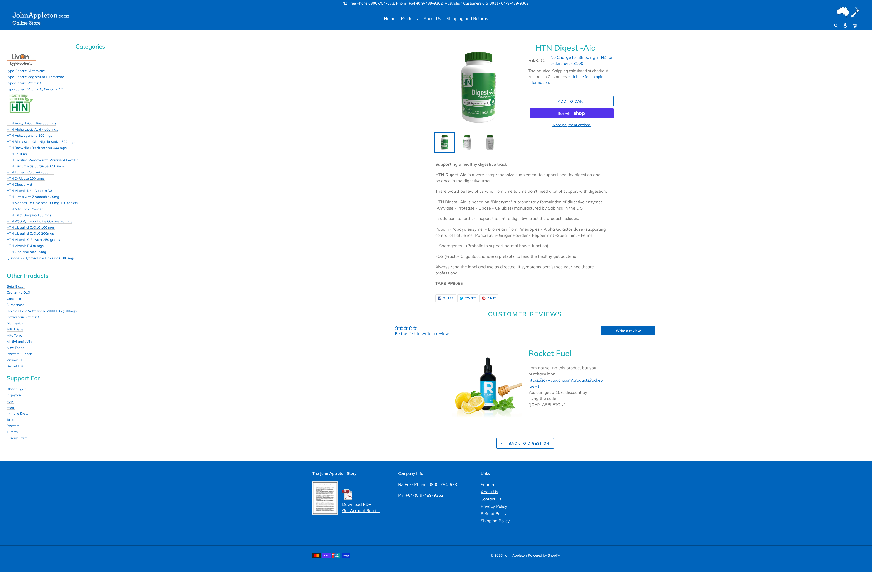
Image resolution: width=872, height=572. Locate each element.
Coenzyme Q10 (18, 293)
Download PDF (356, 504)
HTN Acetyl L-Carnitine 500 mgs (31, 123)
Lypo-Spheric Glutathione (26, 71)
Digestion (14, 395)
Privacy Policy (494, 506)
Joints (11, 420)
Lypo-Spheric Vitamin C (24, 83)
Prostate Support (19, 354)
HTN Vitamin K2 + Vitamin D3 (29, 191)
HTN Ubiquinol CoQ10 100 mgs (31, 227)
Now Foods (15, 348)
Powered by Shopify (544, 555)
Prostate (13, 426)
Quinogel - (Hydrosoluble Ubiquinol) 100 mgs (41, 258)
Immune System (19, 414)
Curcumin (14, 299)
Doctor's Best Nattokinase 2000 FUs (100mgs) (42, 311)
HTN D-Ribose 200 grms (26, 178)
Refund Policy (494, 513)
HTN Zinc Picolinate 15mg (26, 252)
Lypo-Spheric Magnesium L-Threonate (35, 77)
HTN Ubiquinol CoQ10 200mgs (30, 234)
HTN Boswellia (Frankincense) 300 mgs (37, 148)
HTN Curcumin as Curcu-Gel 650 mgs (35, 166)
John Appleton (515, 555)
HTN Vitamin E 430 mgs (25, 246)
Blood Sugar (16, 389)
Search (487, 484)
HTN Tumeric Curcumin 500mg (30, 172)
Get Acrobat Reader (361, 510)
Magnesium (15, 323)
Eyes (10, 401)
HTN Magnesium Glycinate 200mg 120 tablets (42, 203)
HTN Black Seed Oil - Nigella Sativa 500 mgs (41, 142)
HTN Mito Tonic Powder (24, 209)
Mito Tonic (14, 335)
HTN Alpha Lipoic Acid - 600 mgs (32, 129)
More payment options (571, 125)
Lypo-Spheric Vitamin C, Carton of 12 (35, 89)
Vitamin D (14, 360)
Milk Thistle (15, 329)
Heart (11, 407)
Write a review (628, 330)
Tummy (12, 432)
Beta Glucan (16, 286)
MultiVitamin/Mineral (22, 342)
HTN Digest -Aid (19, 184)
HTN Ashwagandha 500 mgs (29, 135)
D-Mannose (15, 305)
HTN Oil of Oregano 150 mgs (29, 215)
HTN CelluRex (17, 154)
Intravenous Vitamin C (23, 317)
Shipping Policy (495, 520)
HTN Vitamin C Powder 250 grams (33, 240)
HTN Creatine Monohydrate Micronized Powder (42, 160)
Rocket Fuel (15, 366)
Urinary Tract (17, 438)
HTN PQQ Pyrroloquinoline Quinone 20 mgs (39, 221)
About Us (489, 491)
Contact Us (491, 499)
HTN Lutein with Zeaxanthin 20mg (33, 197)
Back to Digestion (529, 443)
